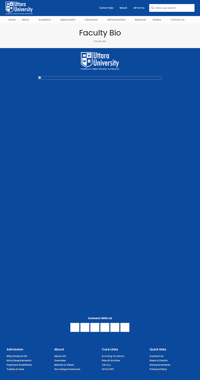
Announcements (160, 364)
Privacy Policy (158, 369)
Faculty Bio (100, 41)
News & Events (159, 360)
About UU (60, 356)
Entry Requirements (19, 360)
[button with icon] (74, 327)
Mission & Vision (64, 364)
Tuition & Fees (15, 369)
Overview (60, 360)
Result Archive (111, 360)
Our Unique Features (67, 369)
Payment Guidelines (19, 364)
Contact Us (157, 356)
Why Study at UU (17, 356)
